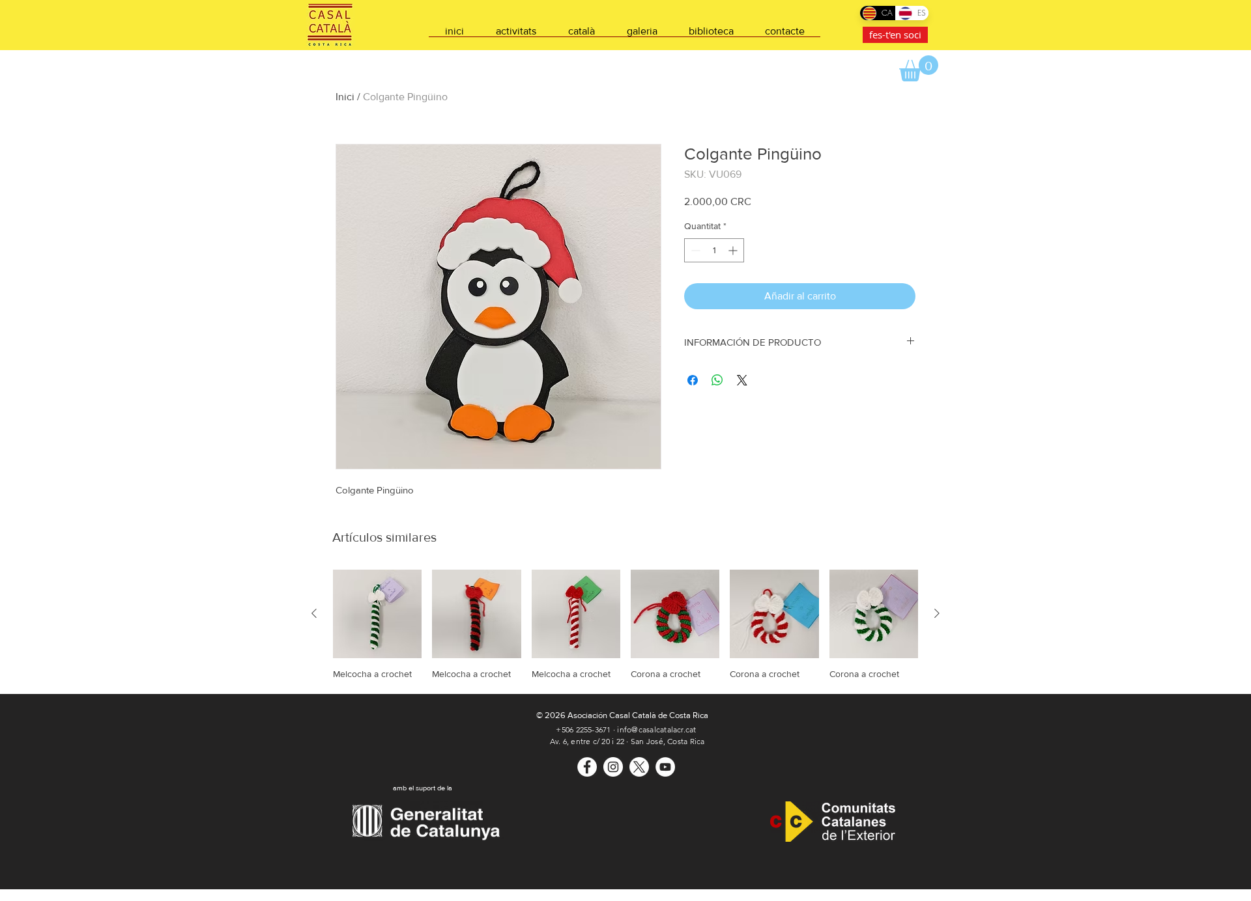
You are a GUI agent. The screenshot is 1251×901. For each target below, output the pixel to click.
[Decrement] (694, 250)
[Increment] (734, 250)
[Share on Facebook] (692, 380)
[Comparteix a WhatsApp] (717, 380)
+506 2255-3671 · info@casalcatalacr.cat (626, 729)
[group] (625, 624)
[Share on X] (742, 380)
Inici (345, 96)
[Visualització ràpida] (377, 614)
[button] (918, 68)
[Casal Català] (587, 767)
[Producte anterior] (314, 613)
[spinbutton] (714, 250)
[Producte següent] (937, 613)
